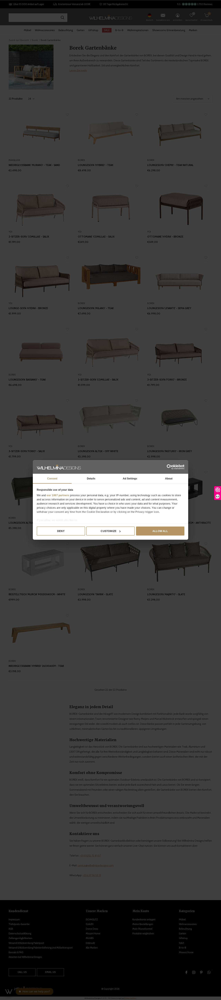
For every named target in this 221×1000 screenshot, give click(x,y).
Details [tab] (91, 478)
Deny (61, 531)
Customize (108, 531)
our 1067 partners (58, 495)
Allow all (160, 531)
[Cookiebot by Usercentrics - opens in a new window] (169, 467)
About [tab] (169, 478)
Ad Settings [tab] (130, 478)
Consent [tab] (52, 478)
